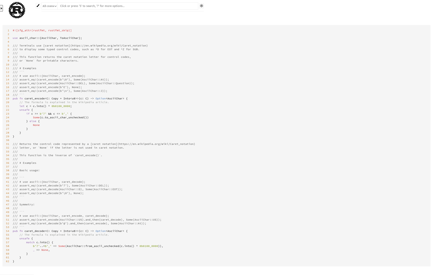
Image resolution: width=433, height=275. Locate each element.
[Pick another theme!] (38, 5)
